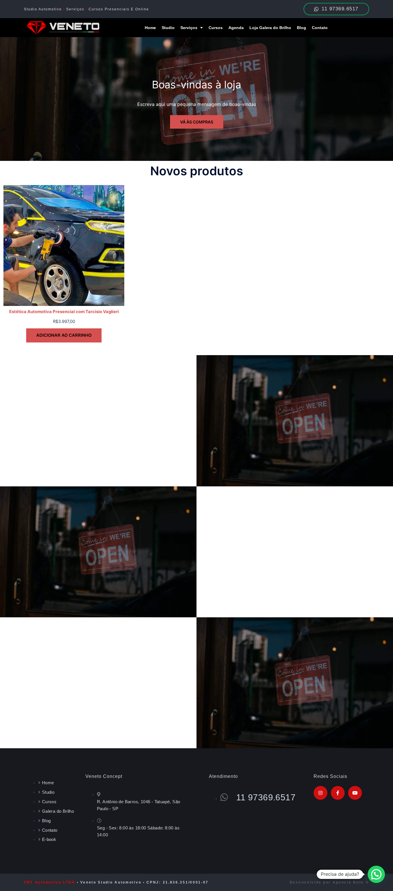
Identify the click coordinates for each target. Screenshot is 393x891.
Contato (320, 27)
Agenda (236, 27)
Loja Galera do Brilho (270, 27)
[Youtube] (355, 793)
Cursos (216, 27)
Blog (301, 27)
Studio (168, 27)
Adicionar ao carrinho (63, 335)
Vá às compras (196, 121)
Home (150, 27)
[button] (376, 874)
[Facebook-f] (338, 793)
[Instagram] (320, 793)
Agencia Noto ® (351, 882)
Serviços (188, 27)
